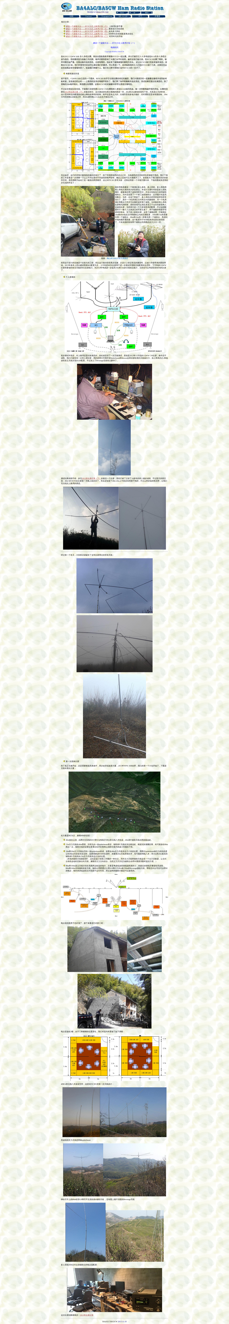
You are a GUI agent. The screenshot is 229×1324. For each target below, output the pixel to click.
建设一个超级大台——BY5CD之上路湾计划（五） (87, 29)
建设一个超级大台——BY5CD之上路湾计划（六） (87, 26)
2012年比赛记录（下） (74, 92)
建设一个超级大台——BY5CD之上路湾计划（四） (87, 31)
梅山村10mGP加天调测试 (117, 258)
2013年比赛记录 (86, 1315)
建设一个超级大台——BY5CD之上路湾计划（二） (87, 36)
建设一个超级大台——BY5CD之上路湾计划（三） (87, 34)
